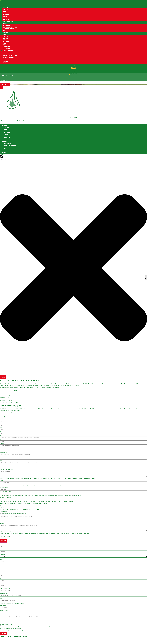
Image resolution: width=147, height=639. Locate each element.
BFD (1, 598)
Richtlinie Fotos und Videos (6, 624)
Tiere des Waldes (5, 495)
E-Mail (1, 439)
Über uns (5, 7)
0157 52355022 (84, 408)
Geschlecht (2, 554)
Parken (1, 505)
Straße (1, 419)
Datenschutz (9, 122)
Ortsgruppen (6, 13)
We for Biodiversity (8, 28)
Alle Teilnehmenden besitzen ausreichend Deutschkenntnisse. (15, 501)
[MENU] (73, 68)
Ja (1, 507)
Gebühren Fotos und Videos (6, 531)
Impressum (2, 122)
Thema (1, 494)
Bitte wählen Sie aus (4, 499)
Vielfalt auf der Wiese (15, 495)
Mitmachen (6, 14)
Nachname (2, 549)
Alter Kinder (2, 443)
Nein (4, 507)
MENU (73, 71)
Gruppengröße (3, 452)
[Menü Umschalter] (1, 87)
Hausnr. (2, 423)
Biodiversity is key (68, 495)
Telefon (1, 435)
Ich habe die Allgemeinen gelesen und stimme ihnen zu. (20, 630)
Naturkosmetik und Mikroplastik (55, 495)
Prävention (6, 19)
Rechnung (2, 523)
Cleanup (32, 495)
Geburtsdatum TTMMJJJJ (6, 588)
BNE (4, 30)
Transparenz (6, 18)
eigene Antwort (3, 605)
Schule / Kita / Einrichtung (6, 412)
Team (4, 11)
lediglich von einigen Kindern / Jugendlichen (13, 513)
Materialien (6, 25)
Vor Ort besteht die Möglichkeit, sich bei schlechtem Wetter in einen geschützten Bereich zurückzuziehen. (54, 501)
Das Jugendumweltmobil (10, 27)
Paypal (15, 390)
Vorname (2, 544)
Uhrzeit (1, 480)
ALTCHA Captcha (4, 538)
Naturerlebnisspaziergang (41, 495)
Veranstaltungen (8, 22)
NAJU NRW (5, 9)
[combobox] (73, 160)
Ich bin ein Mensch (4, 535)
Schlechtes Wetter (4, 487)
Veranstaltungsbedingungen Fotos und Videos (10, 628)
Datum (1, 460)
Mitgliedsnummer (4, 593)
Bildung (5, 23)
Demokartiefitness (77, 495)
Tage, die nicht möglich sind (6, 469)
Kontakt (5, 32)
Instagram (5, 120)
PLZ (1, 427)
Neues (4, 34)
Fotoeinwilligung (3, 511)
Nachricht (2, 514)
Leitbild (5, 16)
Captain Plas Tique (25, 495)
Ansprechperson (4, 415)
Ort (0, 431)
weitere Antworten (4, 610)
